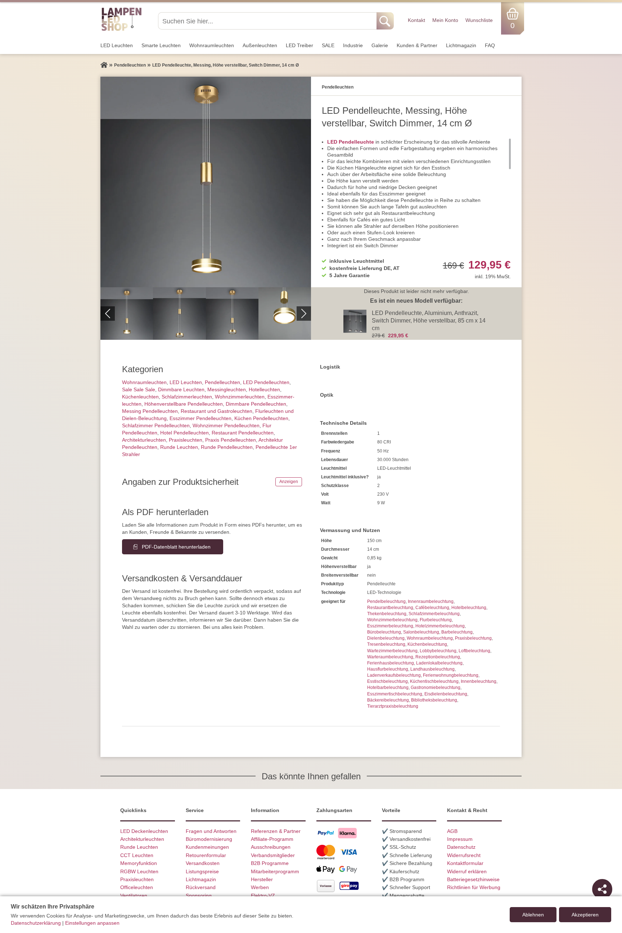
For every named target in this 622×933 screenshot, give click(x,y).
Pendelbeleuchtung (386, 601)
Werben (260, 887)
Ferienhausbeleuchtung (390, 663)
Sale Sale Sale (138, 389)
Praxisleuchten (185, 440)
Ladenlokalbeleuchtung (439, 663)
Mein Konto (445, 20)
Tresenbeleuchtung (386, 644)
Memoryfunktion (138, 863)
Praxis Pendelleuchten (230, 440)
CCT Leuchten (136, 855)
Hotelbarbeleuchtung (388, 687)
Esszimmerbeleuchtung (390, 625)
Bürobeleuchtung (384, 632)
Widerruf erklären (467, 871)
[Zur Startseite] (104, 65)
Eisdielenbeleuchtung (445, 694)
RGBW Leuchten (139, 871)
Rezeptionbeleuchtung (437, 656)
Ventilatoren (133, 895)
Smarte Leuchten (161, 45)
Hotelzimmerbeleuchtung (440, 625)
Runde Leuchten (179, 447)
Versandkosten (203, 863)
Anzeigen (288, 481)
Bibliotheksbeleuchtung (434, 700)
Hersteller (262, 879)
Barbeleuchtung (457, 632)
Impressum (460, 839)
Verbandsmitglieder (273, 855)
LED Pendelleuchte (350, 142)
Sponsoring (199, 895)
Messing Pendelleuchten (150, 411)
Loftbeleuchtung (474, 650)
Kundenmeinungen (207, 847)
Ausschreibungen (270, 847)
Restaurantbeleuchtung (390, 607)
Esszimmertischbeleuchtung (394, 694)
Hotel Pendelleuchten (184, 433)
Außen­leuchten (260, 45)
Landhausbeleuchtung (432, 669)
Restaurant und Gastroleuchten (216, 411)
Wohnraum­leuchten (211, 45)
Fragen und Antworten (211, 831)
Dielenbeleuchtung (386, 638)
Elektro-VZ (263, 895)
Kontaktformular (465, 863)
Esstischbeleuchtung (387, 681)
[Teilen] (602, 889)
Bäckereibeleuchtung (388, 700)
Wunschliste (479, 20)
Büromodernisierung (209, 839)
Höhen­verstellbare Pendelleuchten (183, 404)
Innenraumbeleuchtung (431, 601)
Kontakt (416, 20)
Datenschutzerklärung (36, 923)
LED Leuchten (116, 45)
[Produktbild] (205, 182)
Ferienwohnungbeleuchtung (450, 675)
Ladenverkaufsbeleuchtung (394, 675)
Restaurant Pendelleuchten (243, 433)
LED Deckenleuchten (144, 831)
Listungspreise (202, 871)
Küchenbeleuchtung (427, 644)
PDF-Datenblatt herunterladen (176, 547)
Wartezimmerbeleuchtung (392, 650)
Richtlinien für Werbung (473, 887)
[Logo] (121, 30)
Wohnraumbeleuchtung (430, 638)
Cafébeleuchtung (432, 607)
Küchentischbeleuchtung (434, 681)
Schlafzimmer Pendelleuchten (156, 425)
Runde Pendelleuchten (227, 447)
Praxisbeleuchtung (473, 638)
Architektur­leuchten (144, 440)
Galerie (379, 45)
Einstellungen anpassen (92, 923)
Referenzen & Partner (276, 831)
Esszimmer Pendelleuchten (200, 418)
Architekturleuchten (142, 839)
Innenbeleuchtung (478, 681)
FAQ (490, 45)
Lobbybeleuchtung (438, 650)
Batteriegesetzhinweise (473, 879)
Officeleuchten (136, 887)
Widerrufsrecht (464, 855)
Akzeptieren (585, 915)
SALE (328, 45)
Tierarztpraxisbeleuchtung (392, 706)
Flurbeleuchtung (436, 619)
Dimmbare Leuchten (181, 389)
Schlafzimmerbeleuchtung (434, 613)
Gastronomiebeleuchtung (435, 687)
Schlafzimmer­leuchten (187, 397)
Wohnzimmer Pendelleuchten (226, 425)
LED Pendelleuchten (266, 382)
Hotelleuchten (264, 389)
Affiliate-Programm (272, 839)
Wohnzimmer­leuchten (240, 397)
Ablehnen (533, 915)
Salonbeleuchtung (421, 632)
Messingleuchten (226, 389)
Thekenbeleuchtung (386, 613)
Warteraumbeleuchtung (390, 656)
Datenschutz (461, 847)
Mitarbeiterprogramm (275, 871)
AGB (452, 831)
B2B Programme (270, 863)
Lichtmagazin (461, 45)
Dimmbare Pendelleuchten (256, 404)
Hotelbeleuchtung (468, 607)
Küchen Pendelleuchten (261, 418)
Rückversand (201, 887)
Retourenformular (206, 855)
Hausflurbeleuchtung (387, 669)
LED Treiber (299, 45)
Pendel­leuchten (222, 382)
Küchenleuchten (140, 397)
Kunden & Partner (417, 45)
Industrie (353, 45)
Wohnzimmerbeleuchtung (392, 619)
